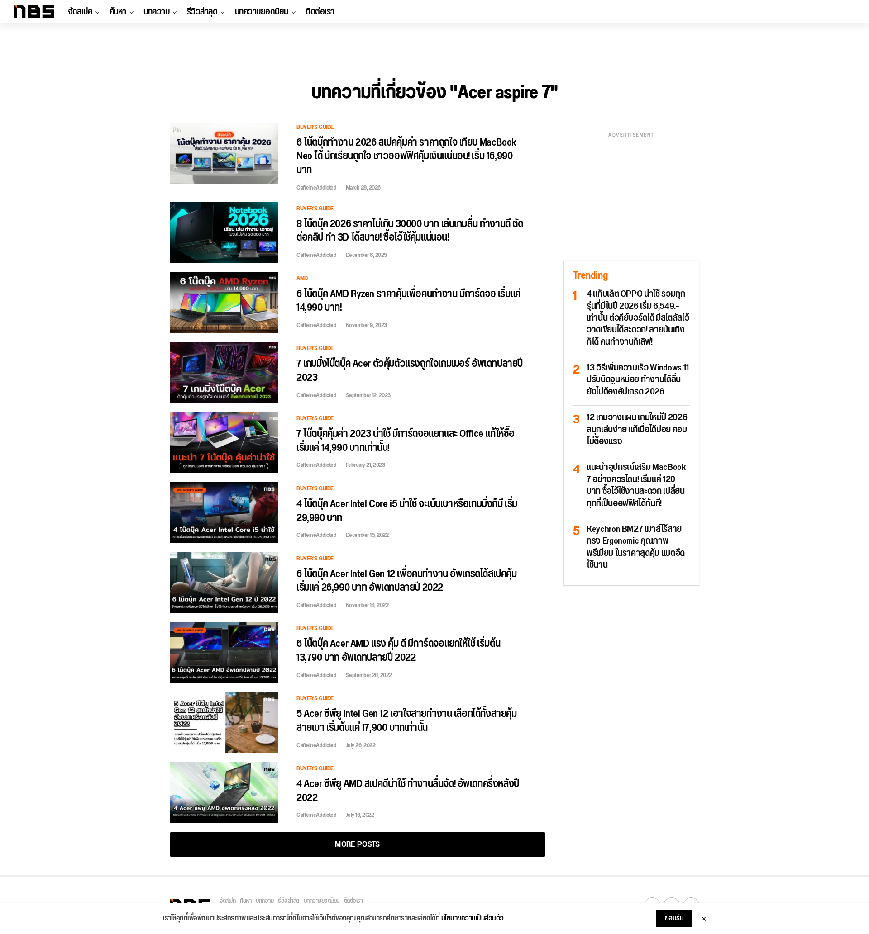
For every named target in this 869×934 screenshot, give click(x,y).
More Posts (357, 844)
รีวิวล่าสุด (202, 11)
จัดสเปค (80, 11)
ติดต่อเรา (320, 11)
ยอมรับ (674, 918)
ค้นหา (118, 11)
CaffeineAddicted (316, 188)
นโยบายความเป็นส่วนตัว (472, 918)
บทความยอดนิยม (261, 11)
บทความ (156, 11)
